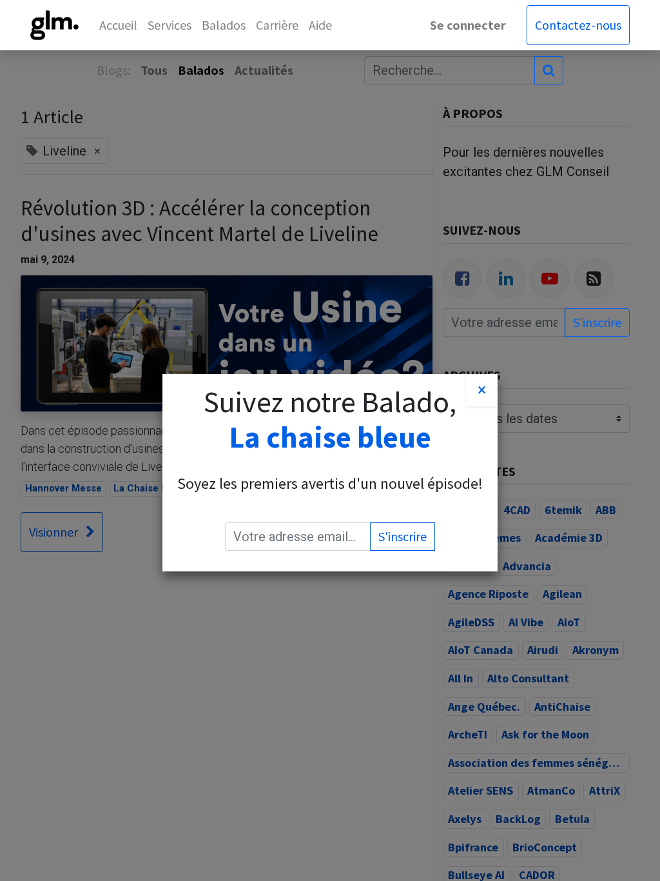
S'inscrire (597, 322)
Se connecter (468, 25)
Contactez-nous (578, 25)
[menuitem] (118, 25)
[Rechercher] (548, 70)
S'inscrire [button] (402, 536)
